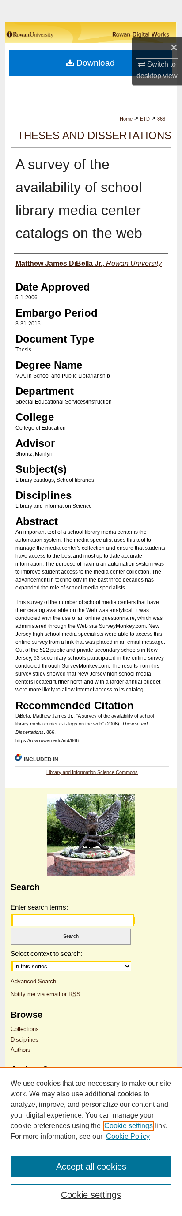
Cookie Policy (128, 1136)
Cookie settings (128, 1125)
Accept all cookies (91, 1166)
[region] (91, 1141)
